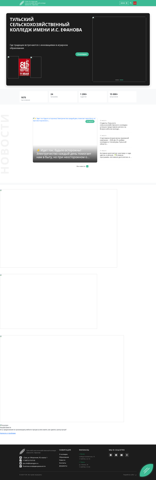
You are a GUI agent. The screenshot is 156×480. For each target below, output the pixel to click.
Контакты (62, 463)
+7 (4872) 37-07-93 (28, 460)
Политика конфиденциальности (34, 466)
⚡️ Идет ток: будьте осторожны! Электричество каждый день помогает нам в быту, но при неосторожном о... (63, 153)
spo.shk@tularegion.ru (30, 463)
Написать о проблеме (8, 433)
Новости (62, 460)
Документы (63, 466)
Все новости (81, 166)
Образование (64, 457)
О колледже (82, 54)
